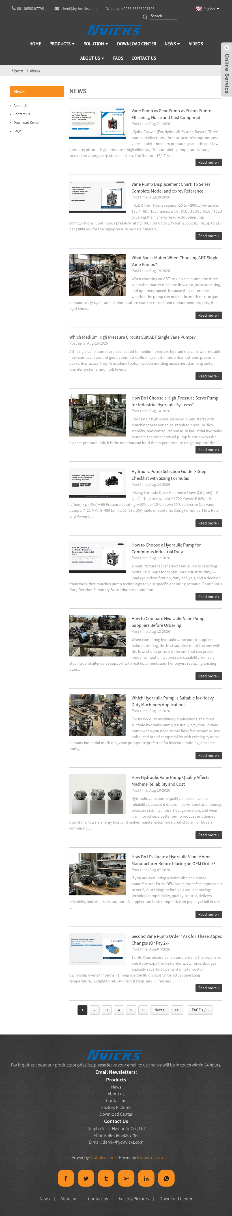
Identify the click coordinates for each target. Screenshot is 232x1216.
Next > (159, 1009)
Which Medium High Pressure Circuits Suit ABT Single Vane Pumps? (132, 337)
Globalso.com (103, 1157)
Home (17, 71)
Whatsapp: (130, 8)
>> (177, 1009)
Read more (208, 162)
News (35, 71)
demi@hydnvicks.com (123, 1142)
